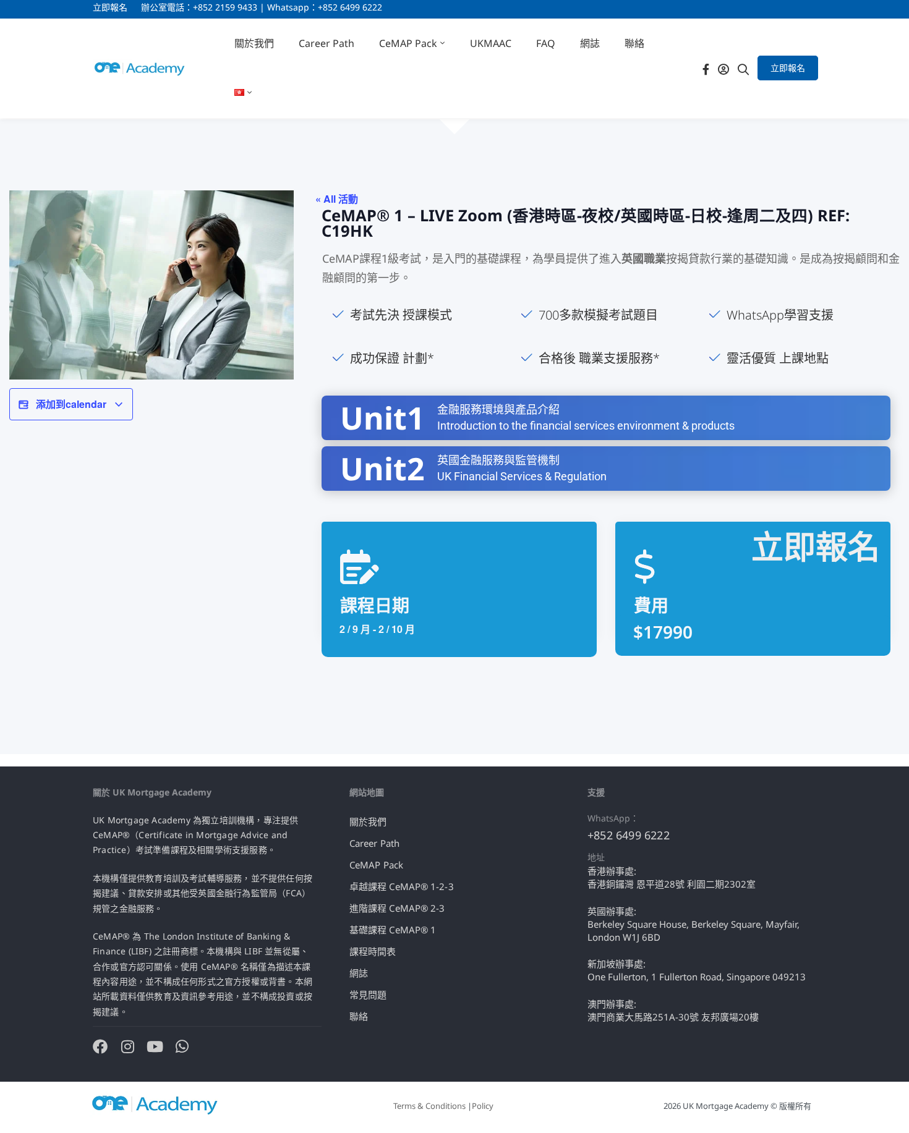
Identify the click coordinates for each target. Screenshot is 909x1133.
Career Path (374, 843)
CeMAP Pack (376, 865)
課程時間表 (372, 951)
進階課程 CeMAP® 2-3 (397, 908)
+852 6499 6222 (628, 835)
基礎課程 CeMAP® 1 (392, 929)
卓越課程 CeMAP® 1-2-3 (401, 886)
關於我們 (367, 821)
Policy (482, 1105)
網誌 (358, 973)
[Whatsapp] (181, 1046)
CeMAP (340, 258)
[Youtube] (154, 1046)
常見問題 (367, 994)
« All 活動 (336, 199)
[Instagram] (127, 1046)
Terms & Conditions (429, 1105)
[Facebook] (705, 68)
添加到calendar (71, 404)
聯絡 (358, 1016)
